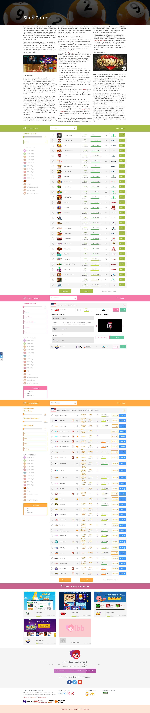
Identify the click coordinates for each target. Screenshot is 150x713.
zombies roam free (99, 40)
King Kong (66, 202)
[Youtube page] (72, 693)
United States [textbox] (28, 317)
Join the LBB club (91, 671)
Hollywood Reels (67, 228)
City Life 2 (66, 254)
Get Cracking (67, 223)
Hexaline (66, 192)
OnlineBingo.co (63, 547)
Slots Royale (62, 499)
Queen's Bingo (63, 426)
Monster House (67, 187)
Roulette (66, 280)
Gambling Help (78, 709)
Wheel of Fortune (68, 181)
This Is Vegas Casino (64, 441)
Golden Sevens (67, 212)
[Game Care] (28, 701)
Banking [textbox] (26, 449)
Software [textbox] (26, 142)
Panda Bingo (63, 463)
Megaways (71, 53)
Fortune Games (63, 509)
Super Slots (62, 553)
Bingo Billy (39, 613)
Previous (97, 326)
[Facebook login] (69, 682)
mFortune (83, 89)
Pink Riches (62, 483)
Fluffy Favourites (67, 243)
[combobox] (35, 142)
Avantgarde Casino (64, 431)
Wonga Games (63, 514)
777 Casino (62, 494)
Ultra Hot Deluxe (68, 166)
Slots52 (64, 530)
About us (26, 697)
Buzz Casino (62, 541)
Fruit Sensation (67, 233)
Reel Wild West (67, 249)
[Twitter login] (74, 682)
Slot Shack (62, 525)
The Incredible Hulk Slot (69, 264)
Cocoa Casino (63, 452)
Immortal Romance (68, 135)
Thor (65, 218)
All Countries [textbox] (27, 439)
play (121, 135)
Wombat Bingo (75, 642)
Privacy (70, 709)
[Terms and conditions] (40, 701)
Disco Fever (66, 176)
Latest (123, 403)
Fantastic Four (67, 285)
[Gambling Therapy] (60, 701)
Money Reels (63, 535)
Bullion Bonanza (67, 238)
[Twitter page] (64, 693)
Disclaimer (64, 709)
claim (121, 431)
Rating (122, 128)
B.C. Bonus (66, 207)
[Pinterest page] (68, 693)
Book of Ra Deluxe (68, 140)
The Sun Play (63, 519)
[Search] (75, 128)
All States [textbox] (26, 444)
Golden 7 (66, 145)
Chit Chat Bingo (63, 477)
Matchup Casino (63, 563)
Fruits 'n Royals (67, 171)
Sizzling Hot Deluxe (68, 151)
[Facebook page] (60, 693)
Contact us (33, 697)
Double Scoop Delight (69, 274)
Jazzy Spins (62, 420)
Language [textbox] (27, 327)
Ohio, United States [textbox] (29, 322)
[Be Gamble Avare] (51, 701)
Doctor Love (67, 259)
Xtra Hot (66, 161)
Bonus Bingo (63, 346)
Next (123, 326)
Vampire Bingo (63, 415)
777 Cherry (62, 558)
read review (101, 337)
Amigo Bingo (63, 310)
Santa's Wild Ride (68, 197)
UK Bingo (62, 470)
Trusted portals (42, 697)
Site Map (86, 709)
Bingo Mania (110, 613)
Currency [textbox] (26, 332)
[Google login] (80, 682)
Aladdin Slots (63, 568)
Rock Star (66, 156)
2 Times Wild (67, 269)
